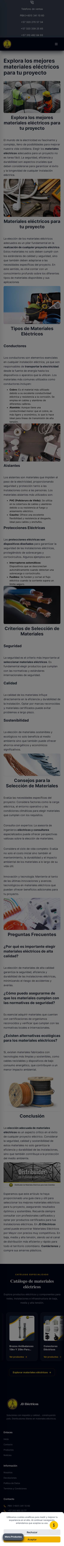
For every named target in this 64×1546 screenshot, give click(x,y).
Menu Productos (13, 1536)
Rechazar (32, 1532)
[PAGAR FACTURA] (54, 1525)
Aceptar (32, 1539)
